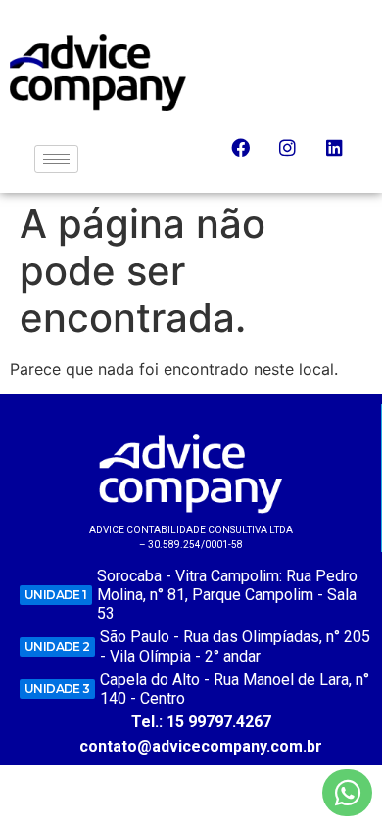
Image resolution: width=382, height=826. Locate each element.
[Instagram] (296, 156)
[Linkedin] (343, 156)
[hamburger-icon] (56, 159)
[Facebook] (249, 156)
